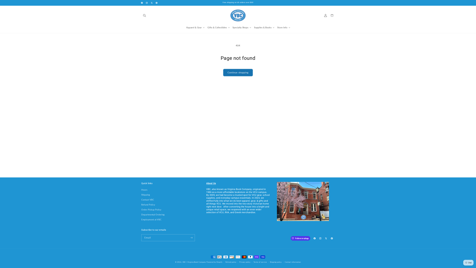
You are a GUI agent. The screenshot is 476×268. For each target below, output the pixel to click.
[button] (144, 15)
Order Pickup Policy (151, 209)
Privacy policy (245, 262)
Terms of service (260, 262)
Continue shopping (238, 72)
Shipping (145, 194)
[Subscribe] (191, 237)
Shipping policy (276, 262)
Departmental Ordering (153, 214)
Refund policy (230, 262)
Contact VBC (147, 199)
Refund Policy (148, 204)
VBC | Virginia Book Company (194, 262)
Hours (144, 189)
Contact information (293, 262)
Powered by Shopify (215, 262)
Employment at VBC (151, 219)
